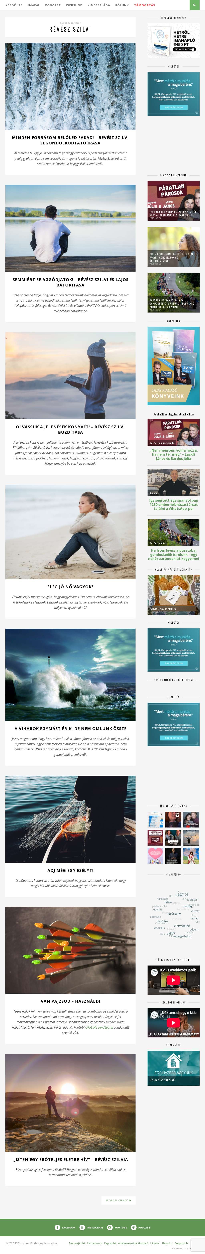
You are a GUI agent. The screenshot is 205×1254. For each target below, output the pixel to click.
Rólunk (122, 5)
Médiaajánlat (77, 1243)
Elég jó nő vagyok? (70, 586)
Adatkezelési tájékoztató (133, 1243)
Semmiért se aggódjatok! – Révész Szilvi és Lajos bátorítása (71, 282)
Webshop (74, 5)
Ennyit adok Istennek (163, 609)
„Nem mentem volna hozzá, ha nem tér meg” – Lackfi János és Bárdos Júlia (173, 213)
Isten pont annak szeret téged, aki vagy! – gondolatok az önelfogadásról (172, 257)
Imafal (34, 5)
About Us (167, 1243)
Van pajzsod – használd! (70, 1001)
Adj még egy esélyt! (70, 870)
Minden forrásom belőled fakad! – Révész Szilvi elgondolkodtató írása (70, 140)
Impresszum (94, 1243)
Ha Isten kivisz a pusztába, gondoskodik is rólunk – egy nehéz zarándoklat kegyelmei (172, 303)
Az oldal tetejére (184, 1248)
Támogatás (144, 5)
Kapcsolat (110, 1243)
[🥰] (155, 856)
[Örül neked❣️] (191, 838)
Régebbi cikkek (117, 1200)
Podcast (53, 5)
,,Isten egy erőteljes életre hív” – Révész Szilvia (70, 1159)
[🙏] (191, 856)
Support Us (181, 1243)
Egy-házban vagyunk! (162, 1080)
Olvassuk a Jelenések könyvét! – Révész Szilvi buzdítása (70, 429)
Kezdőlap (14, 5)
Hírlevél (155, 1243)
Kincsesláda (98, 5)
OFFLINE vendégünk (99, 1027)
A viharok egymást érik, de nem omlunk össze (71, 728)
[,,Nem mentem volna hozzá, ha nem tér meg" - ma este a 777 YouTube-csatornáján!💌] (191, 819)
